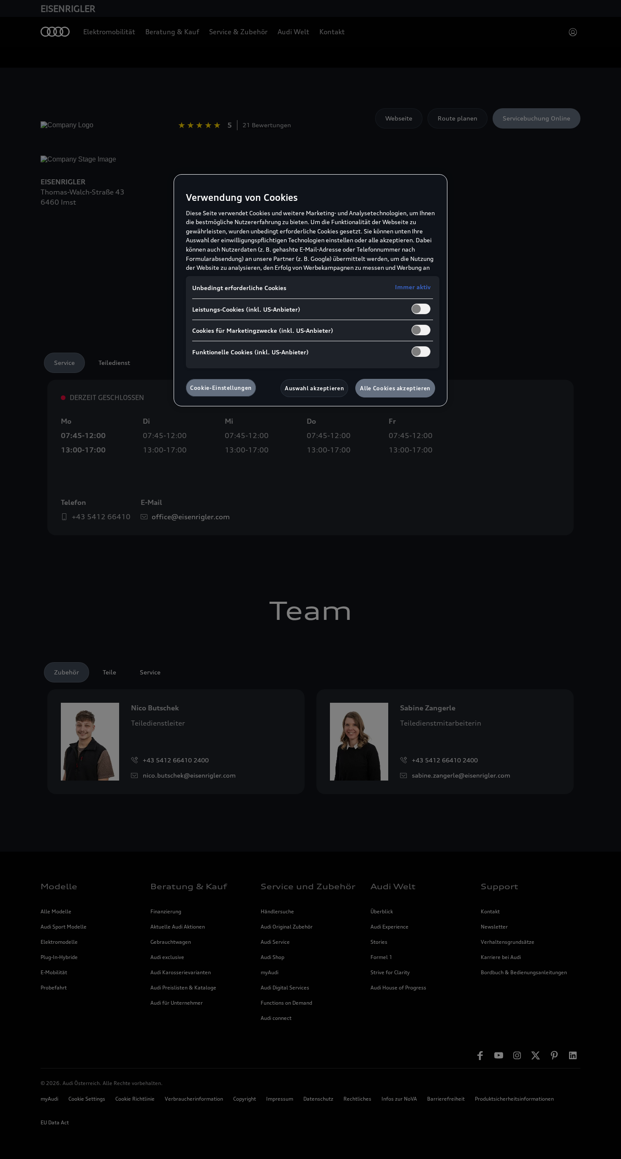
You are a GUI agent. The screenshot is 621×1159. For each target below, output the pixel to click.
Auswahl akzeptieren (314, 388)
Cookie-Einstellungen (221, 387)
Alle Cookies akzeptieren (395, 388)
